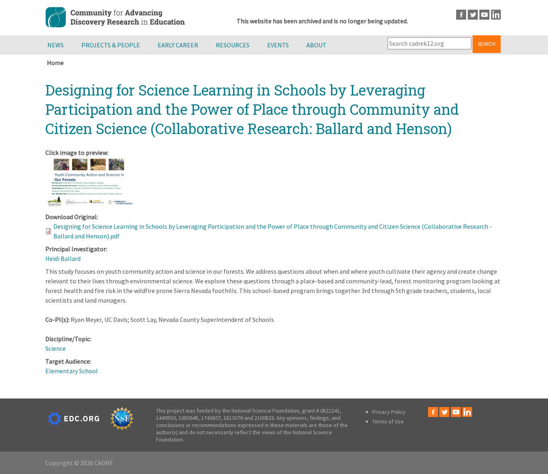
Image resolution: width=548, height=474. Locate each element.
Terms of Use (388, 421)
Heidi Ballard (63, 258)
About (316, 45)
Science (55, 348)
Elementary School (71, 371)
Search (486, 44)
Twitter (473, 15)
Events (278, 45)
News (55, 45)
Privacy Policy (389, 411)
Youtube (484, 15)
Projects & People (110, 45)
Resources (233, 45)
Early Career (178, 45)
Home (55, 63)
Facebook (461, 15)
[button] (89, 204)
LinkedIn (496, 15)
